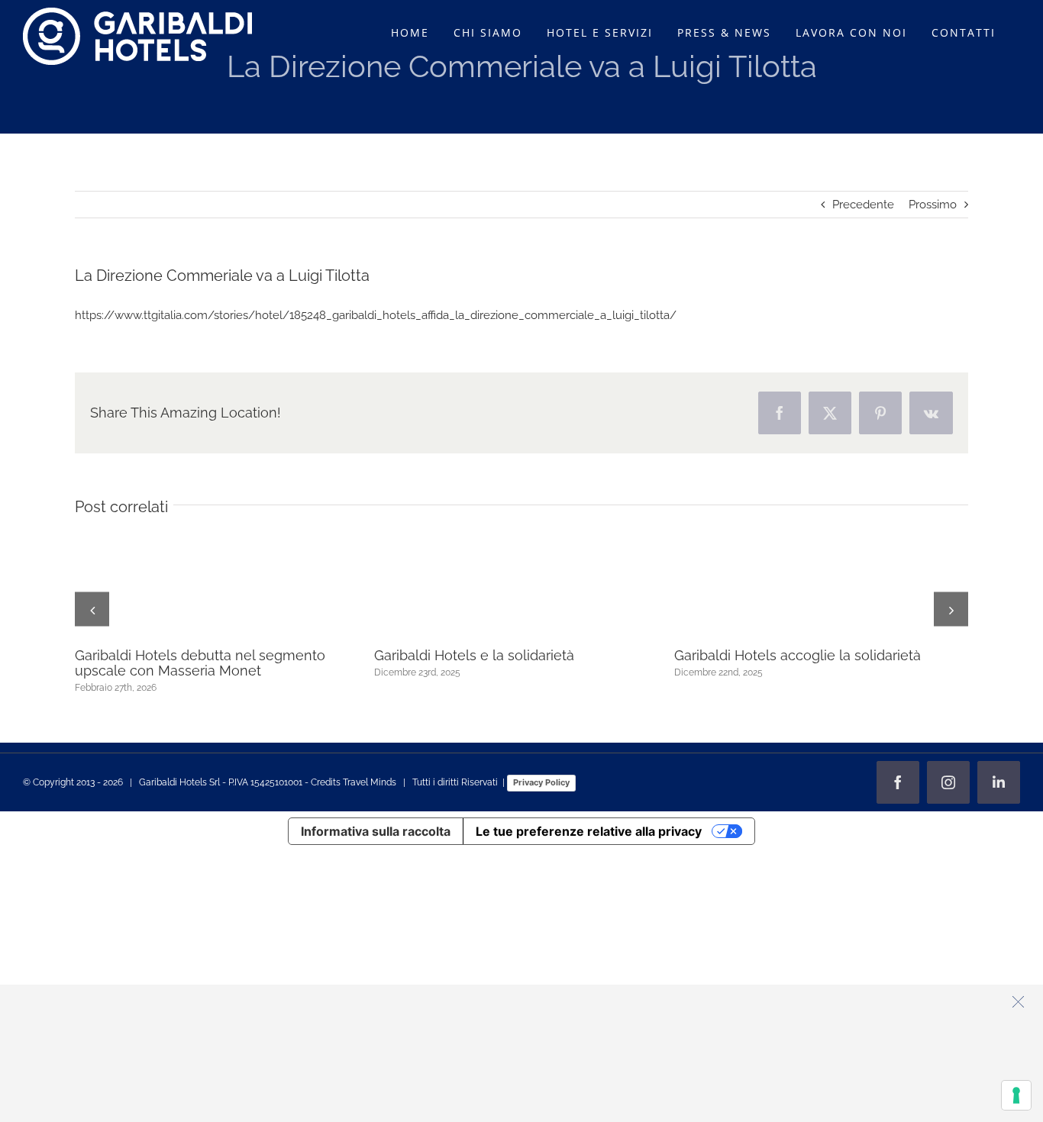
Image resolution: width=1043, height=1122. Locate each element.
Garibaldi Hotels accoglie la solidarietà (797, 655)
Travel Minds (369, 782)
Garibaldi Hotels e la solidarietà (474, 655)
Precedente (863, 204)
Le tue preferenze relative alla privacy (589, 831)
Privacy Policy (541, 782)
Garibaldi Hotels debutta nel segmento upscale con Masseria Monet (200, 663)
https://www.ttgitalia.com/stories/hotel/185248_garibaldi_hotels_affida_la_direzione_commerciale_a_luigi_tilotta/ (375, 315)
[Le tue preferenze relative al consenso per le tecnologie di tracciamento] (1016, 1095)
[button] (92, 609)
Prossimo (933, 204)
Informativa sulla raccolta (375, 831)
